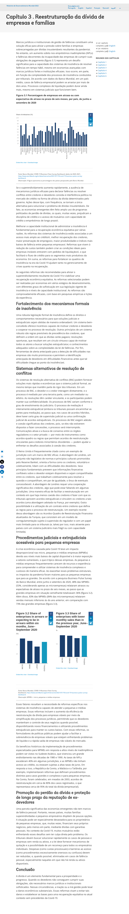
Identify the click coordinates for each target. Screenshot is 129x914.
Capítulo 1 (102, 62)
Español (89, 8)
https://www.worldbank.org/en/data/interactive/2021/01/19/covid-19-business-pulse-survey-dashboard (50, 177)
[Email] (2, 451)
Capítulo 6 (102, 76)
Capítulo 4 (102, 70)
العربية (113, 8)
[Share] (2, 467)
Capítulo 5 (102, 73)
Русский (106, 8)
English (80, 8)
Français (97, 8)
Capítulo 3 (102, 67)
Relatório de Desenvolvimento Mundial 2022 (23, 6)
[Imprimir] (2, 456)
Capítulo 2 (102, 65)
